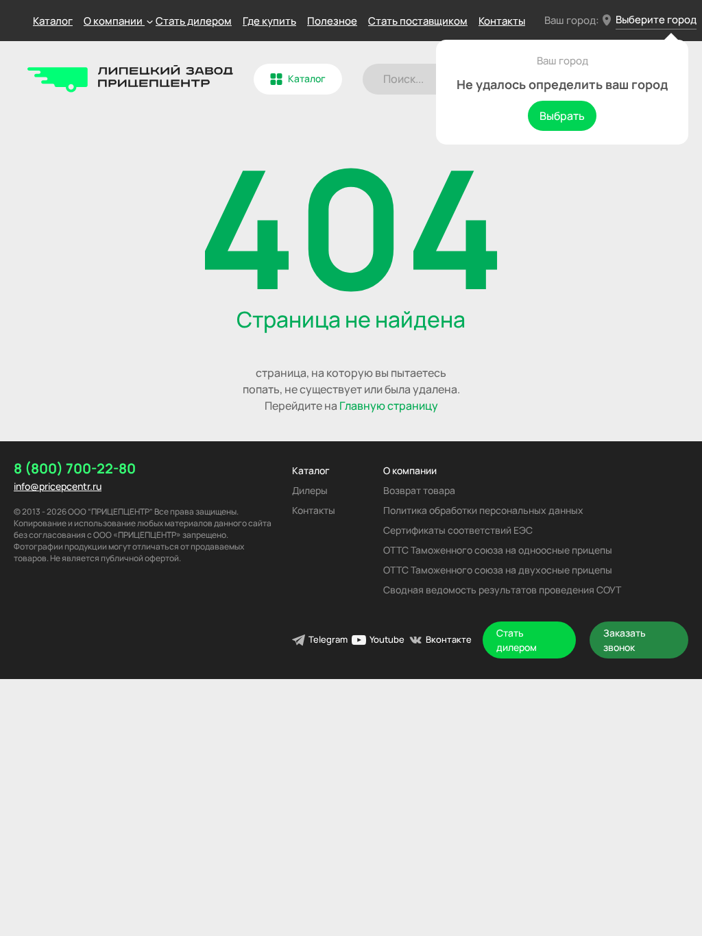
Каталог (53, 21)
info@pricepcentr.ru (57, 486)
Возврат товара (419, 490)
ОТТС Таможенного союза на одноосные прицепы (497, 549)
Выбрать (562, 115)
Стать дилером (194, 21)
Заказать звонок (624, 640)
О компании (410, 470)
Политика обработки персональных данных (483, 510)
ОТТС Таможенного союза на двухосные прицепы (497, 569)
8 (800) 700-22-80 (75, 469)
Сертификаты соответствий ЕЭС (458, 530)
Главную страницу (388, 405)
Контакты (502, 21)
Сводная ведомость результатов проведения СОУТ (502, 589)
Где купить (269, 21)
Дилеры (310, 490)
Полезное (332, 21)
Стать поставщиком (418, 21)
